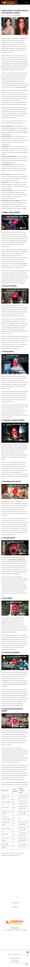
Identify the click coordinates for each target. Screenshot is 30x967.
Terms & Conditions (15, 962)
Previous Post (15, 902)
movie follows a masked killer (16, 559)
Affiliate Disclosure (15, 958)
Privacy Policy (15, 960)
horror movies (22, 87)
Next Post (15, 907)
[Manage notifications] (26, 964)
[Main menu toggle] (27, 2)
